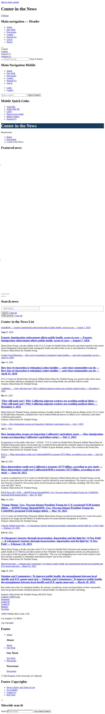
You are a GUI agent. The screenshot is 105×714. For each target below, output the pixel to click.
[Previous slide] (2, 296)
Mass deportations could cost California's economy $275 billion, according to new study (51, 469)
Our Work (11, 30)
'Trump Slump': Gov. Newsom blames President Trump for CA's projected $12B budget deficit (50, 507)
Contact (10, 34)
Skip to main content (10, 2)
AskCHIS (11, 107)
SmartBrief (45, 327)
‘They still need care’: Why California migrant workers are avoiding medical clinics (49, 403)
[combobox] (20, 711)
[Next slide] (5, 296)
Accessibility (12, 690)
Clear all (13, 313)
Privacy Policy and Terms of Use (21, 687)
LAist (42, 424)
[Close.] (2, 700)
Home (9, 137)
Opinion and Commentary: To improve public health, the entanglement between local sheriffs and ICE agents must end (51, 579)
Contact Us (11, 692)
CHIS (9, 111)
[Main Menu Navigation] (2, 47)
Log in (9, 39)
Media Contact (13, 116)
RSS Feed (11, 695)
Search (9, 42)
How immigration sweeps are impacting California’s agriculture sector (52, 435)
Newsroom (11, 32)
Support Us (11, 37)
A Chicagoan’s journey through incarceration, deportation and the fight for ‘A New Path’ (51, 541)
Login (9, 88)
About (9, 27)
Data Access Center (15, 114)
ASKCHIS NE (13, 109)
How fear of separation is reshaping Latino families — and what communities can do (50, 370)
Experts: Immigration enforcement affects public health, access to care (46, 339)
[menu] (52, 75)
